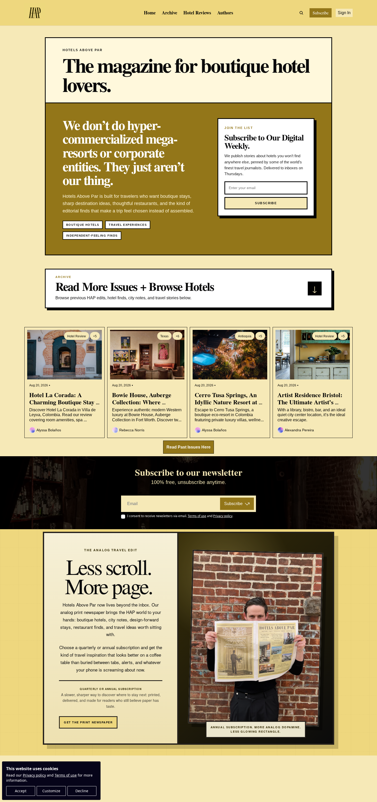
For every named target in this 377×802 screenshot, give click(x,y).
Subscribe (233, 503)
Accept (20, 790)
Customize (51, 790)
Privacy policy (34, 775)
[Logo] (34, 13)
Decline (81, 790)
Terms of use (66, 775)
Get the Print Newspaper (88, 722)
